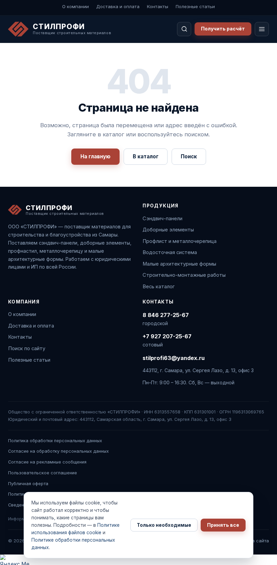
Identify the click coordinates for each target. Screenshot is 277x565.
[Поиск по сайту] (184, 29)
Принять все (223, 525)
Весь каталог (159, 287)
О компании (75, 6)
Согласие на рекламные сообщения (47, 462)
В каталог (145, 156)
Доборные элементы (168, 230)
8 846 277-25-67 (166, 315)
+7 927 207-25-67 (167, 336)
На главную (95, 156)
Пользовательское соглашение (42, 472)
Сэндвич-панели (162, 219)
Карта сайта (255, 540)
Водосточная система (170, 252)
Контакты (157, 6)
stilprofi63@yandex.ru (174, 358)
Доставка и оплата (118, 6)
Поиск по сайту (26, 348)
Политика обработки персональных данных (55, 440)
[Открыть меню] (262, 29)
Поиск (189, 156)
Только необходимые (164, 525)
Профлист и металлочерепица (180, 241)
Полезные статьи (195, 6)
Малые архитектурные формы (179, 264)
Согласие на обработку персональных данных (58, 451)
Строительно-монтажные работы (184, 275)
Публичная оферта (28, 483)
